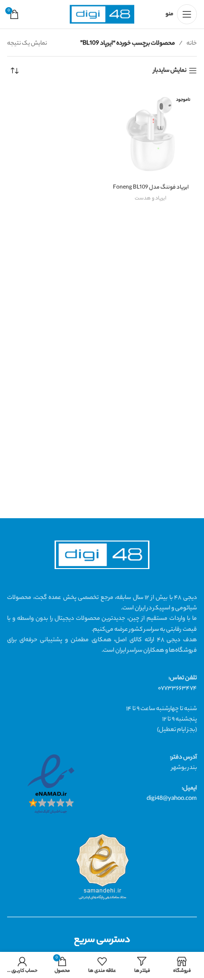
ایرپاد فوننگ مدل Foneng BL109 (151, 187)
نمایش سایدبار (169, 71)
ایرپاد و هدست (151, 198)
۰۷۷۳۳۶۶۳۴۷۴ (177, 688)
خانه (191, 43)
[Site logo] (102, 14)
